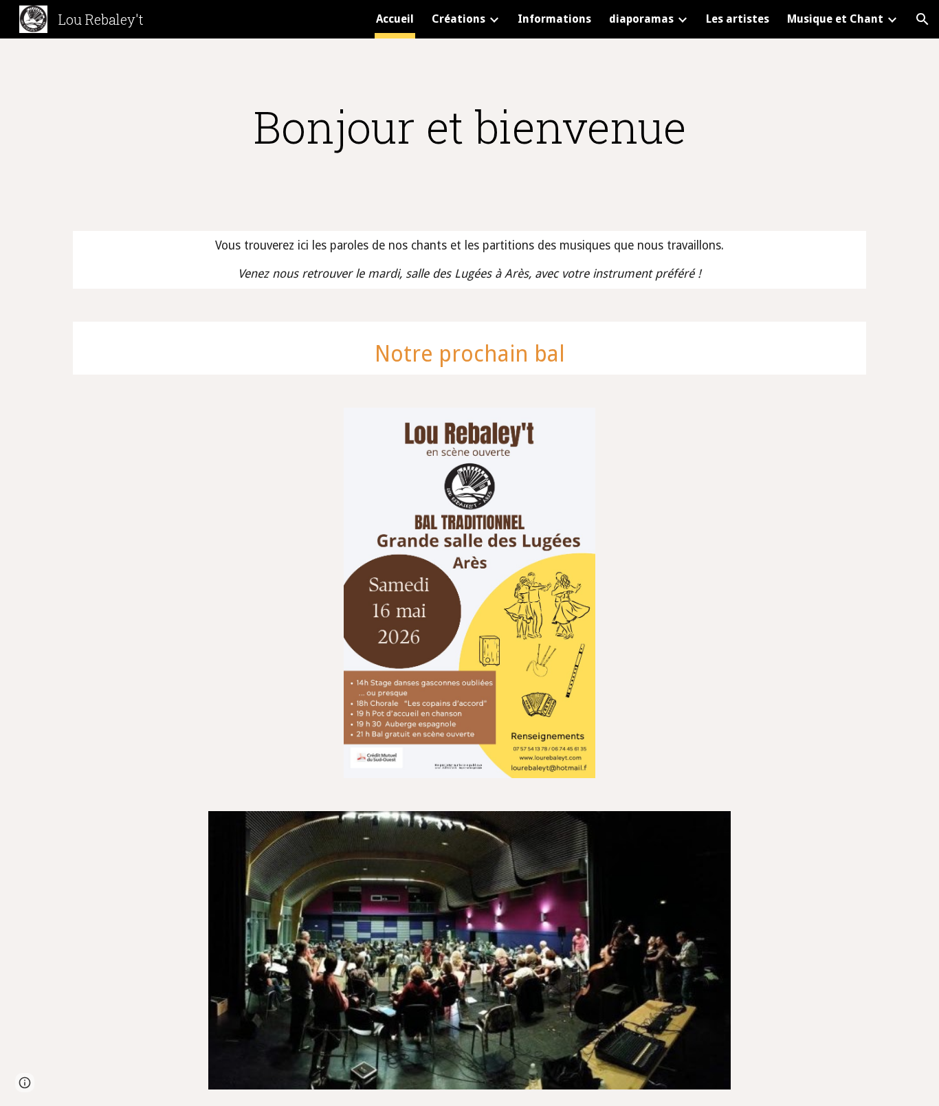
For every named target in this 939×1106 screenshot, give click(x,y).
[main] (469, 126)
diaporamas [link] (641, 18)
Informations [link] (554, 18)
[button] (922, 19)
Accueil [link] (395, 18)
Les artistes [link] (737, 18)
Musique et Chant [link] (835, 18)
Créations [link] (458, 18)
